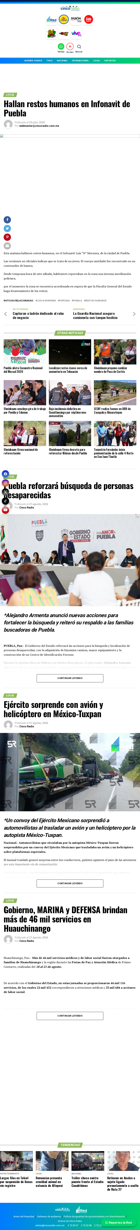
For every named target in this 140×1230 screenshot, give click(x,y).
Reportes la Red (120, 1222)
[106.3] (76, 34)
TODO (49, 60)
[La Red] (51, 20)
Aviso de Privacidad (23, 1216)
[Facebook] (5, 473)
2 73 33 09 (99, 1225)
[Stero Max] (63, 34)
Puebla (77, 301)
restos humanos (95, 301)
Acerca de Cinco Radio (70, 1221)
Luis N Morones (46, 301)
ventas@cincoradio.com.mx (50, 1225)
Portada (64, 301)
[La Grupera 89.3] (63, 20)
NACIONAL (62, 60)
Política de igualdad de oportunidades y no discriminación (94, 1216)
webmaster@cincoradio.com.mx (39, 125)
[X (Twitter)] (5, 492)
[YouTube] (5, 510)
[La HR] (88, 20)
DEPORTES (110, 60)
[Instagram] (5, 483)
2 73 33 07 (73, 1225)
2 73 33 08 (86, 1225)
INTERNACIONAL (80, 60)
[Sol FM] (51, 34)
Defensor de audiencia (49, 1216)
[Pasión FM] (76, 20)
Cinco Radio (26, 507)
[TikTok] (5, 501)
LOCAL (96, 60)
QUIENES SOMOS (33, 60)
